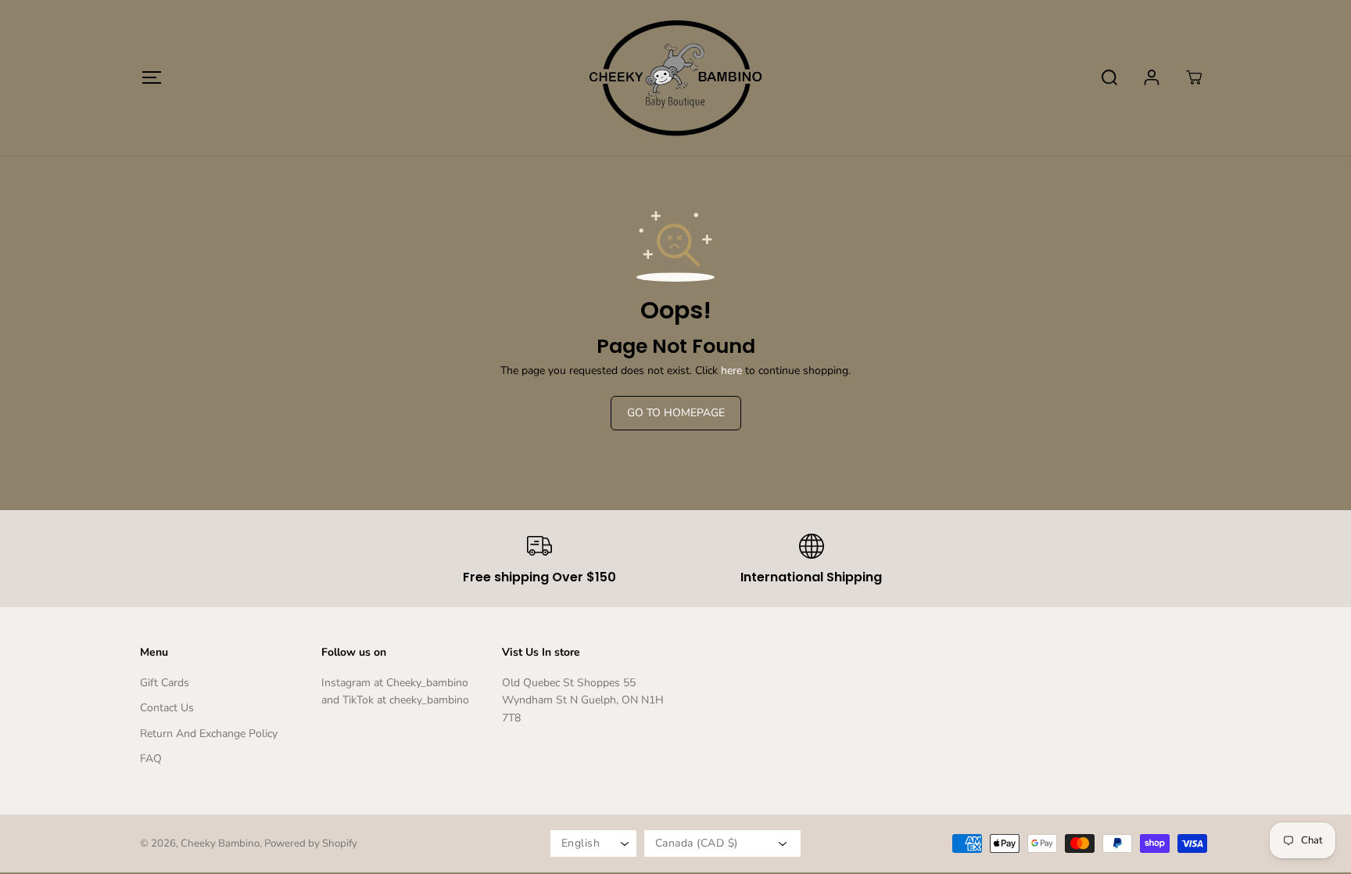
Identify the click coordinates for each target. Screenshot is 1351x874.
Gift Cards (164, 682)
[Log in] (1151, 77)
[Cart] (1194, 77)
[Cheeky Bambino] (675, 77)
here (731, 370)
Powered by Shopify (310, 843)
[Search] (1109, 77)
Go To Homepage (676, 412)
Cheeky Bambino (220, 843)
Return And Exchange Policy (209, 733)
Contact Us (167, 707)
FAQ (151, 758)
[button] (151, 77)
